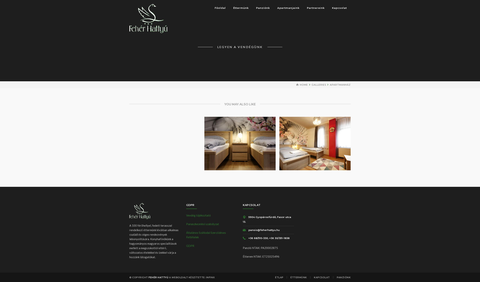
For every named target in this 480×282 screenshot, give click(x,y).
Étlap (279, 277)
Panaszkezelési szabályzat (202, 224)
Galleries (319, 84)
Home (304, 84)
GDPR (190, 245)
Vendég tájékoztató (198, 215)
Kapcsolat (322, 277)
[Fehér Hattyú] (148, 18)
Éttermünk (298, 277)
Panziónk (344, 277)
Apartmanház (340, 84)
